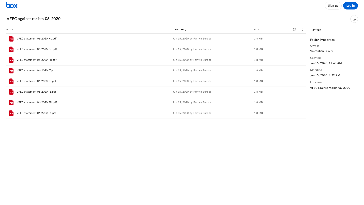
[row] (156, 38)
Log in (350, 5)
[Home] (11, 5)
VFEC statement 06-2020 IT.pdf (36, 70)
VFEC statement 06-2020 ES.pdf (36, 113)
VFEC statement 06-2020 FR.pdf (37, 60)
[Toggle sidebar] (303, 30)
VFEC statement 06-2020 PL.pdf (36, 92)
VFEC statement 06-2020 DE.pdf (37, 49)
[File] (11, 38)
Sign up (333, 5)
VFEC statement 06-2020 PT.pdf (36, 81)
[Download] (354, 19)
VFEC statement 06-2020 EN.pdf (37, 102)
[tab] (333, 30)
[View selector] (295, 30)
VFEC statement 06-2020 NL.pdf (37, 38)
